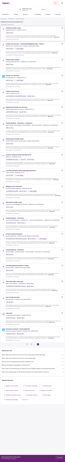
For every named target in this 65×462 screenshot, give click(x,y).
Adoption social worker (12, 386)
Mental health (47, 386)
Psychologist (47, 395)
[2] (38, 344)
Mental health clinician (12, 390)
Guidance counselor (46, 390)
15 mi (43, 9)
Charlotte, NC (11, 18)
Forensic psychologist (12, 399)
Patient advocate (29, 390)
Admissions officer (32, 395)
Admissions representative (13, 395)
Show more (56, 37)
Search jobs (3, 18)
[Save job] (62, 28)
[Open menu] (62, 3)
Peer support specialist (31, 386)
